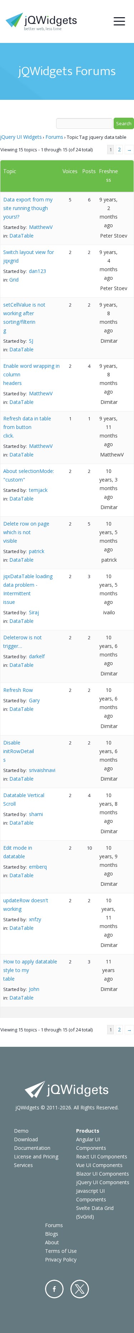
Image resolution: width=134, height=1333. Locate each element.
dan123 (37, 271)
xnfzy (35, 919)
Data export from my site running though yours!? (28, 208)
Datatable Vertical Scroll (23, 799)
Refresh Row (18, 690)
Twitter (79, 1289)
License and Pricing (36, 1156)
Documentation (32, 1147)
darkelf (37, 656)
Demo (21, 1130)
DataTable (21, 235)
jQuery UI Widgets (21, 136)
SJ (31, 340)
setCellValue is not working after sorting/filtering (24, 317)
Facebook (54, 1289)
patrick (36, 551)
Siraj (34, 612)
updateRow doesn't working (25, 904)
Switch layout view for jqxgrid (28, 256)
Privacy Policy (60, 1259)
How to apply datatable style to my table (30, 970)
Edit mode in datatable (17, 852)
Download (26, 1139)
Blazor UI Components (102, 1173)
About (52, 1242)
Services (23, 1165)
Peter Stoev (113, 235)
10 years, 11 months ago (109, 917)
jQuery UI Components (102, 1182)
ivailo (109, 612)
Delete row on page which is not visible (26, 532)
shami (36, 814)
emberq (38, 866)
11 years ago (108, 970)
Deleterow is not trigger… (22, 641)
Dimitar (109, 340)
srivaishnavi (42, 770)
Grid (14, 279)
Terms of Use (61, 1250)
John (34, 989)
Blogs (51, 1233)
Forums (54, 136)
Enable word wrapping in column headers (31, 374)
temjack (38, 490)
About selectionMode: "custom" (28, 475)
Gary (34, 700)
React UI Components (101, 1156)
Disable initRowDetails (18, 751)
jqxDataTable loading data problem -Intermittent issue (28, 589)
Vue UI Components (99, 1165)
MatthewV (41, 227)
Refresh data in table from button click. (27, 427)
